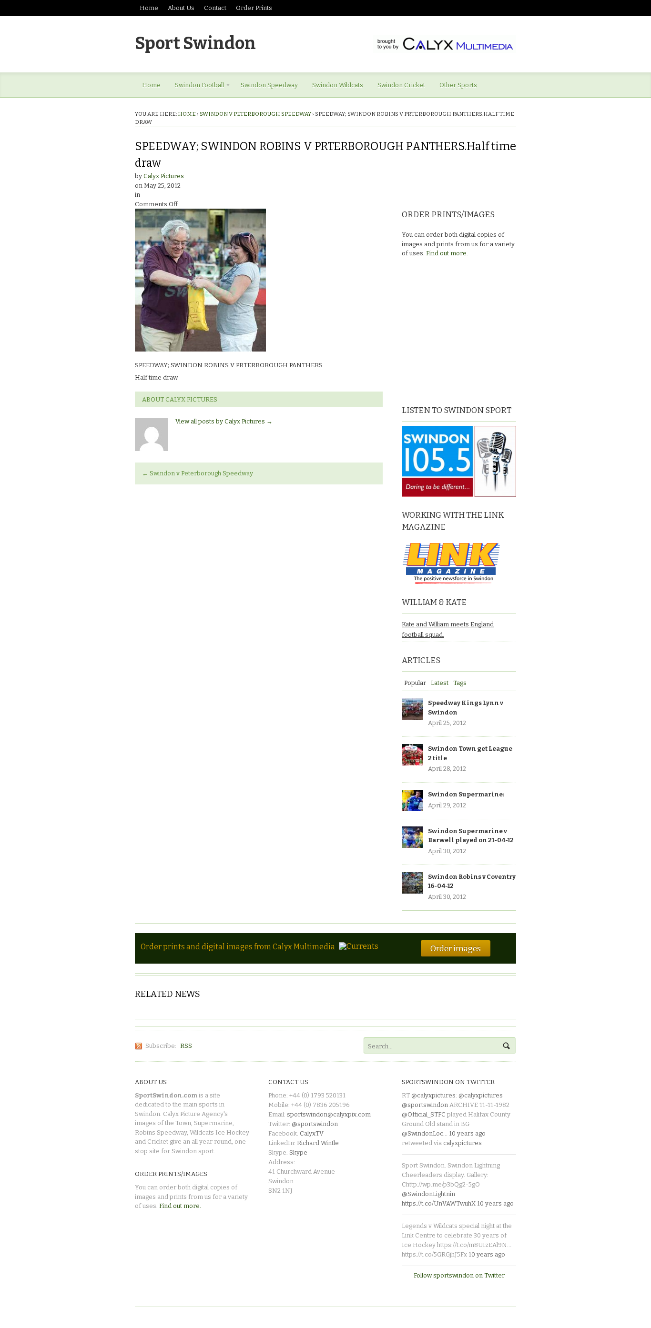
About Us (181, 7)
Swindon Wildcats (337, 85)
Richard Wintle (318, 1143)
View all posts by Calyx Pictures (224, 421)
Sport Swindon (195, 43)
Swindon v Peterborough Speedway (255, 114)
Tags (460, 682)
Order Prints (254, 7)
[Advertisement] (461, 330)
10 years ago (467, 1133)
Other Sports (458, 85)
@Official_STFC (424, 1114)
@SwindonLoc (422, 1133)
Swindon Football (196, 86)
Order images (455, 948)
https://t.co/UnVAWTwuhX (439, 1203)
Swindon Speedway (269, 85)
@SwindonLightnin (428, 1193)
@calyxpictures (433, 1095)
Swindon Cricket (401, 85)
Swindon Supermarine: (466, 794)
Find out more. (447, 253)
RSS (186, 1045)
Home (149, 7)
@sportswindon (315, 1123)
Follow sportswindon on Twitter (459, 1275)
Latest (439, 682)
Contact (215, 7)
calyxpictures (462, 1143)
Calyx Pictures (163, 176)
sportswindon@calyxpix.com (329, 1114)
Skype (298, 1152)
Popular (415, 682)
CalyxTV (312, 1133)
